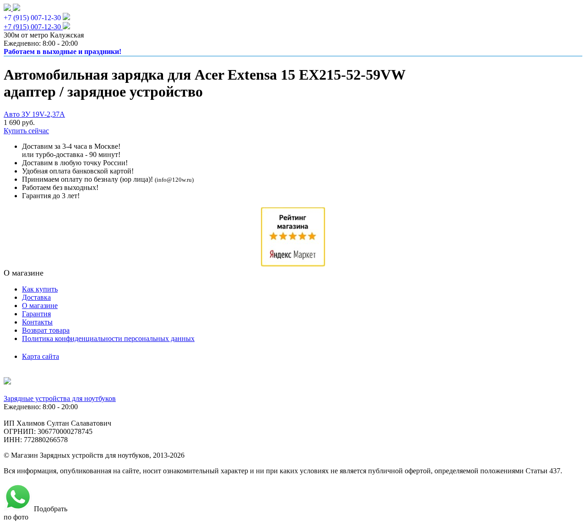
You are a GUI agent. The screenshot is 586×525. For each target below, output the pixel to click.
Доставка (36, 297)
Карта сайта (40, 356)
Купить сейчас (26, 131)
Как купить (40, 289)
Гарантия (36, 314)
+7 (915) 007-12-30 (32, 18)
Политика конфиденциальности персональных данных (108, 338)
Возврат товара (46, 330)
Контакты (37, 322)
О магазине (40, 305)
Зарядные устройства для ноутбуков (60, 398)
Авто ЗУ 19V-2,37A (34, 114)
